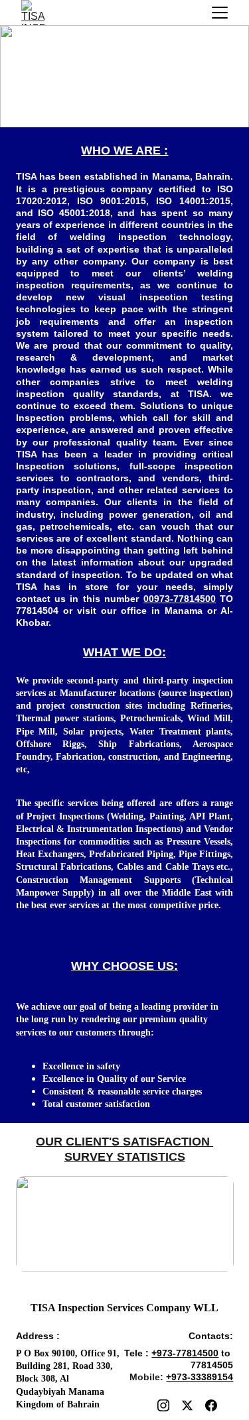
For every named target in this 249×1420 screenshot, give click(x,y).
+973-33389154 (199, 1377)
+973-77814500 (184, 1353)
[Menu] (220, 13)
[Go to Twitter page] (187, 1405)
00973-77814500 (179, 598)
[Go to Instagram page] (163, 1405)
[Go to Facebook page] (211, 1405)
